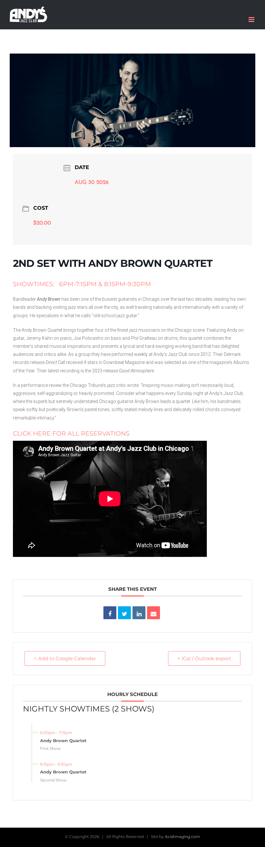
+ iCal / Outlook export (204, 658)
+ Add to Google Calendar (65, 658)
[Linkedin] (138, 612)
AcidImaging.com (182, 836)
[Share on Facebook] (109, 612)
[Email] (153, 612)
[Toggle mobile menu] (252, 19)
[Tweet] (124, 612)
